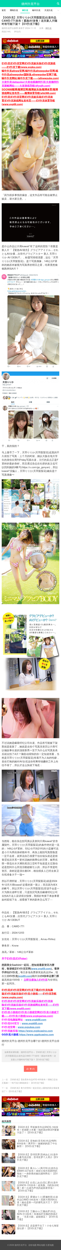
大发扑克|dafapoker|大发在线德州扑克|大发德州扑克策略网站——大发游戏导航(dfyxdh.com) (30, 83)
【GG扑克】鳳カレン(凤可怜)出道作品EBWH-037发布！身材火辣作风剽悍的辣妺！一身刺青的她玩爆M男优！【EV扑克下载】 (37, 1172)
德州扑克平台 (30, 3)
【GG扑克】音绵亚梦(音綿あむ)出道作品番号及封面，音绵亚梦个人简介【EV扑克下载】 (37, 1157)
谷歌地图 (32, 1244)
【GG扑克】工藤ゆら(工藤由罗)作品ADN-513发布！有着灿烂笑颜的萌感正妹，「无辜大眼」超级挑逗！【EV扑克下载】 (37, 1215)
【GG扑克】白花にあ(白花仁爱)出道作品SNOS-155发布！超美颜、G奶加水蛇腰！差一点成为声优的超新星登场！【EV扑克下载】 (38, 1186)
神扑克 (25, 10)
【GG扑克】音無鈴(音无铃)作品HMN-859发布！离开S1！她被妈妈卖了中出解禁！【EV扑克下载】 (37, 1143)
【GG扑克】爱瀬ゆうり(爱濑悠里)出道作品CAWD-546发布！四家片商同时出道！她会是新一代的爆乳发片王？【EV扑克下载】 (37, 1200)
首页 (4, 10)
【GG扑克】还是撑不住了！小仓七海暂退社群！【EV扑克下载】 (38, 1227)
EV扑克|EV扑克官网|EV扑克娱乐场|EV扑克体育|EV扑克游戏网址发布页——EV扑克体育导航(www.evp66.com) (28, 100)
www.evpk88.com (35, 1019)
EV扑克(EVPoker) (17, 958)
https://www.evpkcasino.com (35, 1031)
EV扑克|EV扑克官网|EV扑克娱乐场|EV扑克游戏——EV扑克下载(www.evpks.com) (28, 65)
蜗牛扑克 (36, 10)
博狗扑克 (14, 10)
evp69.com (25, 976)
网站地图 (41, 1244)
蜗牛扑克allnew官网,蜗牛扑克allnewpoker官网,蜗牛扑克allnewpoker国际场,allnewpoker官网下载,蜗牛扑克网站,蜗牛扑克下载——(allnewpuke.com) (30, 74)
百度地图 (50, 1244)
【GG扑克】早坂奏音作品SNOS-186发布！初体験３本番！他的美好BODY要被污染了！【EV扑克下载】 (38, 1130)
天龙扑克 (48, 10)
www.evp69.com (41, 968)
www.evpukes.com (29, 1027)
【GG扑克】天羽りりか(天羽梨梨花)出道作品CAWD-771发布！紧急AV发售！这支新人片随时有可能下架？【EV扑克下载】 (29, 20)
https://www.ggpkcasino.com (36, 1034)
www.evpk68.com (32, 1023)
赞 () (32, 1068)
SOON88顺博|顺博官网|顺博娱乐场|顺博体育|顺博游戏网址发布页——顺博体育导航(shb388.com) (30, 91)
